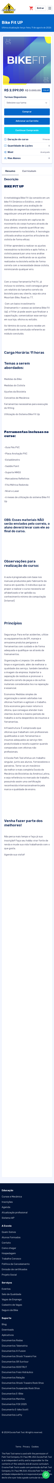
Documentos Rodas (12, 1340)
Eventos (6, 1289)
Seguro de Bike (10, 1310)
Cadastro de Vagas (12, 1304)
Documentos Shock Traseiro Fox (19, 1356)
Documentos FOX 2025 (14, 1404)
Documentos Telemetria (15, 1345)
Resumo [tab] (10, 171)
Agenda (6, 1207)
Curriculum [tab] (29, 171)
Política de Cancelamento (16, 1264)
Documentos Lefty (12, 1415)
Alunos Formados (11, 1237)
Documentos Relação (13, 1377)
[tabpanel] (27, 676)
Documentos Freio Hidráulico (17, 1372)
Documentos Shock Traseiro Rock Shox (23, 1383)
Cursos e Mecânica (12, 1196)
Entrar (40, 8)
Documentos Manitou (13, 1399)
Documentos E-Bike (12, 1393)
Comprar (27, 112)
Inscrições (7, 1202)
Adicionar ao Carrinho (27, 121)
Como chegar (9, 1248)
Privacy (26, 1447)
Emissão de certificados (14, 1269)
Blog (4, 1324)
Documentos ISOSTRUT (14, 1367)
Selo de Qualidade (11, 1294)
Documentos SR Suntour (15, 1361)
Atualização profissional (15, 1212)
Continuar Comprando (27, 130)
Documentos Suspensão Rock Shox (21, 1388)
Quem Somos (9, 1232)
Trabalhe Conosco (11, 1258)
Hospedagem (9, 1253)
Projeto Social (9, 1274)
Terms (18, 1447)
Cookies (35, 1447)
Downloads (8, 1329)
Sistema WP (8, 1218)
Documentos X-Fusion (14, 1351)
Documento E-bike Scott (15, 1409)
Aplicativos (8, 1335)
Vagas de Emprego (12, 1299)
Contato (6, 1242)
